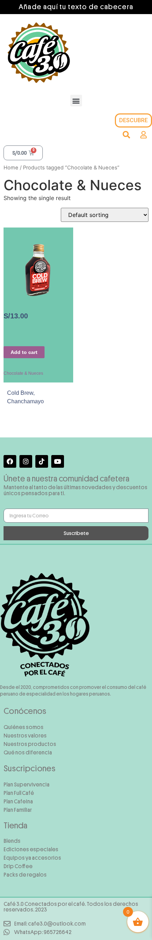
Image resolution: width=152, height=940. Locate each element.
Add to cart (24, 352)
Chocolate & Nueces (23, 373)
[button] (76, 100)
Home (11, 167)
